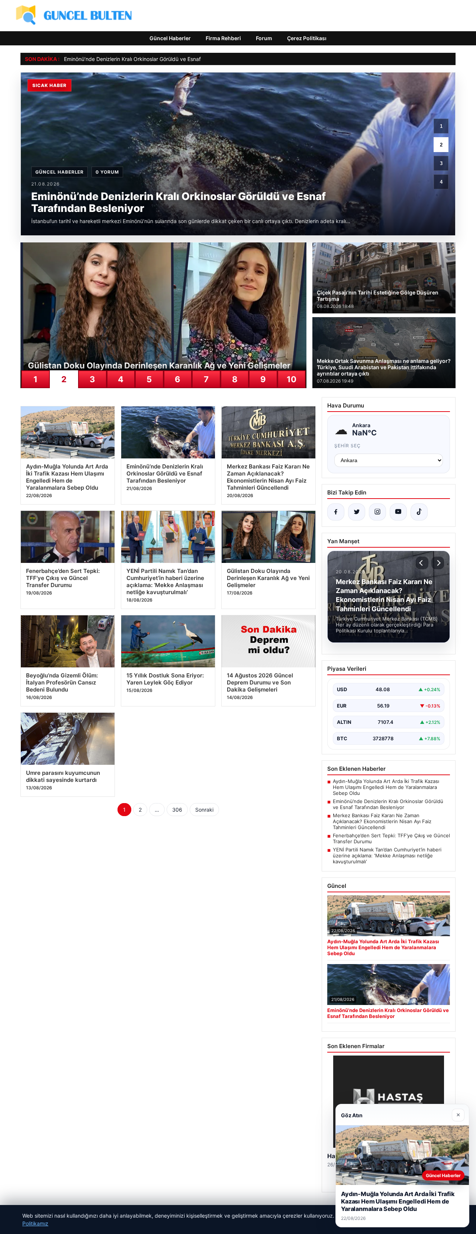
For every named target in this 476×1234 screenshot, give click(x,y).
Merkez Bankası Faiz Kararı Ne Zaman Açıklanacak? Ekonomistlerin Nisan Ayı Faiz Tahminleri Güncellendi (382, 821)
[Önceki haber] (422, 563)
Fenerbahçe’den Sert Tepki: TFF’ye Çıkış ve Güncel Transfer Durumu (391, 838)
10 (291, 379)
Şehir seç (347, 445)
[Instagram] (377, 512)
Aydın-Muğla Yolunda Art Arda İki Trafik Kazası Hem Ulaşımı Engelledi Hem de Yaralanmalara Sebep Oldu (386, 787)
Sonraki (204, 809)
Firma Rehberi (223, 38)
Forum (264, 38)
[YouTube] (398, 512)
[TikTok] (419, 512)
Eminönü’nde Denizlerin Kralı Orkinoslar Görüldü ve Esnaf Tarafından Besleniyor (159, 59)
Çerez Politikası (307, 38)
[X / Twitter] (356, 512)
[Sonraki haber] (437, 563)
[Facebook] (335, 512)
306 (177, 809)
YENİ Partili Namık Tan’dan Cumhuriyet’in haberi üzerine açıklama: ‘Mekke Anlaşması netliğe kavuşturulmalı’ (387, 855)
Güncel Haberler (170, 38)
